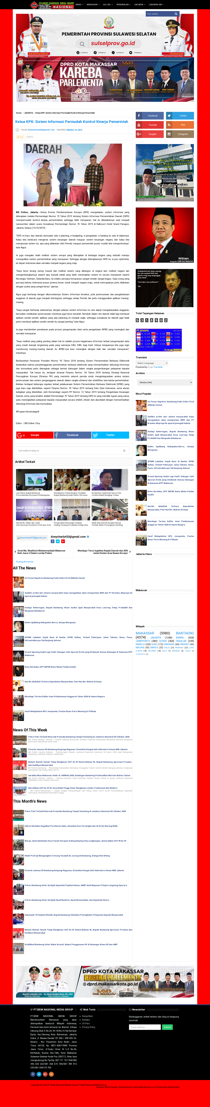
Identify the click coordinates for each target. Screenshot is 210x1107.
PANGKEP (184, 644)
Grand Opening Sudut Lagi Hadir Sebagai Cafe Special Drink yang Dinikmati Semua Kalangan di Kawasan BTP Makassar (171, 479)
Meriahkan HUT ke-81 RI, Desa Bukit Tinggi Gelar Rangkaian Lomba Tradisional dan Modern (72, 788)
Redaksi (86, 1020)
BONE (154, 644)
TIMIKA (187, 651)
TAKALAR (181, 640)
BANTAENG (185, 633)
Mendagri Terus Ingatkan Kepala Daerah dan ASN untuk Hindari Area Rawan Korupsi (103, 551)
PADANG (176, 651)
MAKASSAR (145, 633)
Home (19, 113)
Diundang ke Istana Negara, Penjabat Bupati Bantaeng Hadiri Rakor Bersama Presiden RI (70, 495)
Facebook (72, 435)
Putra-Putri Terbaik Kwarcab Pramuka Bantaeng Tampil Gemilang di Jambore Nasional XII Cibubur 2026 (78, 737)
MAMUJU (140, 644)
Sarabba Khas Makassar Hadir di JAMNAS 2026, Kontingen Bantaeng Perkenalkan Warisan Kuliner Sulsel (79, 775)
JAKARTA (28, 113)
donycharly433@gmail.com (68, 536)
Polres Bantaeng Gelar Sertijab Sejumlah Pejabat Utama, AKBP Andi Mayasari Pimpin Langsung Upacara (76, 885)
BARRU (180, 637)
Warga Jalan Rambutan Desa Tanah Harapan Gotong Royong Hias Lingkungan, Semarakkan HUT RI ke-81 (75, 841)
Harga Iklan (87, 1016)
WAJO (167, 647)
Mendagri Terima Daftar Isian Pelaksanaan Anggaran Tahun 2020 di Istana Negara (65, 696)
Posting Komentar (25, 561)
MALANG (140, 647)
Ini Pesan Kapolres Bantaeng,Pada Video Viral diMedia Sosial (55, 578)
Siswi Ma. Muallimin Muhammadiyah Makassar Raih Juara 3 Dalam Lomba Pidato (41, 551)
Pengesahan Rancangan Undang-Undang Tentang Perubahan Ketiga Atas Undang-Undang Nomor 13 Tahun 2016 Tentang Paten (71, 526)
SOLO (164, 651)
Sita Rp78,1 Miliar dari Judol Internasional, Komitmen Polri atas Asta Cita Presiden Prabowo (33, 525)
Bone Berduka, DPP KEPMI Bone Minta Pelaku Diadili (50, 667)
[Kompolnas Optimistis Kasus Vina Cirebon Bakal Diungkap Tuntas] (110, 479)
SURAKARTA (141, 654)
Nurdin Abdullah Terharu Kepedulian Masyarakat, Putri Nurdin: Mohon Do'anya (63, 681)
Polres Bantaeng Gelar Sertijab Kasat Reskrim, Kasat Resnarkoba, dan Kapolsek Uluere (67, 900)
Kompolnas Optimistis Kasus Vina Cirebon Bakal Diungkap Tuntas (106, 494)
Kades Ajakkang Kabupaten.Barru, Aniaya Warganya (50, 622)
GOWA (163, 640)
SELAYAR (152, 651)
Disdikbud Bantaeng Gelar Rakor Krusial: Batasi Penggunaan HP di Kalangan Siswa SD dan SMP (71, 944)
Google (35, 435)
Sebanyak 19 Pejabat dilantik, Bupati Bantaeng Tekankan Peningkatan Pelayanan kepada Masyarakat (74, 915)
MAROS (154, 647)
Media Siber (174, 1087)
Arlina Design (111, 1087)
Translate (158, 367)
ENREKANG (169, 644)
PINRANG (179, 647)
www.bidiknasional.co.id (144, 1087)
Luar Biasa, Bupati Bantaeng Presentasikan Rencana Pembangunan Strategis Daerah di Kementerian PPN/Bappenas (33, 496)
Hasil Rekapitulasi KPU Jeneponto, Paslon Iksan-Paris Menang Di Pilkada (60, 711)
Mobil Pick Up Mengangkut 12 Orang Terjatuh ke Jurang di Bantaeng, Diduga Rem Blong (67, 856)
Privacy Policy (88, 1027)
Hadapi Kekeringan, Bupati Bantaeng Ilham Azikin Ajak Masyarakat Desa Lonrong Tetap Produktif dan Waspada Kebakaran (171, 434)
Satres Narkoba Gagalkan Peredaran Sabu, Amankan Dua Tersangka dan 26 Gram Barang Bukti (71, 826)
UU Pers (86, 1023)
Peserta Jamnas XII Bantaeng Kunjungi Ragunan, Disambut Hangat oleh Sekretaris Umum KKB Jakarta (77, 749)
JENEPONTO (143, 640)
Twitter (110, 435)
